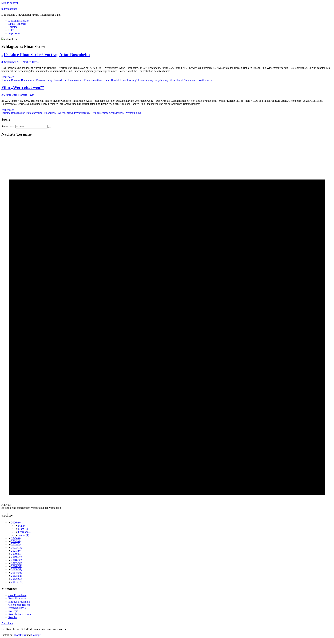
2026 (16, 522)
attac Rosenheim (17, 595)
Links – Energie (17, 23)
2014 (16, 572)
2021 (16, 550)
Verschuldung (133, 112)
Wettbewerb (205, 80)
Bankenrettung (44, 80)
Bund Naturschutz (18, 598)
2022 (16, 547)
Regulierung (161, 80)
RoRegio (13, 610)
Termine (12, 26)
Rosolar (12, 617)
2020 (16, 553)
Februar (24, 531)
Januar (23, 535)
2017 (16, 563)
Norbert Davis (30, 61)
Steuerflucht (176, 80)
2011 (17, 581)
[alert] (167, 324)
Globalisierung (128, 80)
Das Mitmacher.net (18, 20)
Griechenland (65, 112)
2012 (16, 578)
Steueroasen (190, 80)
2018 (16, 560)
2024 (16, 541)
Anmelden (7, 623)
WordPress (20, 634)
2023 (16, 544)
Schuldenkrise (117, 112)
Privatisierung (145, 80)
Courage (36, 634)
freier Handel (112, 80)
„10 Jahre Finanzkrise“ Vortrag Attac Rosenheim (45, 54)
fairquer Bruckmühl (19, 601)
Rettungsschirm (99, 112)
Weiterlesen (7, 76)
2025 (16, 538)
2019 (16, 556)
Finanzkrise (60, 80)
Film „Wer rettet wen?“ (22, 87)
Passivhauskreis (17, 607)
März (23, 528)
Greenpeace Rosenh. (19, 604)
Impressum (14, 33)
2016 (16, 566)
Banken (15, 80)
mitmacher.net (9, 8)
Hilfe (11, 30)
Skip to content (9, 2)
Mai (22, 525)
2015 (16, 569)
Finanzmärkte (75, 80)
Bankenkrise (28, 80)
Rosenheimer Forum (19, 614)
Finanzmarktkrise (93, 80)
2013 (16, 575)
